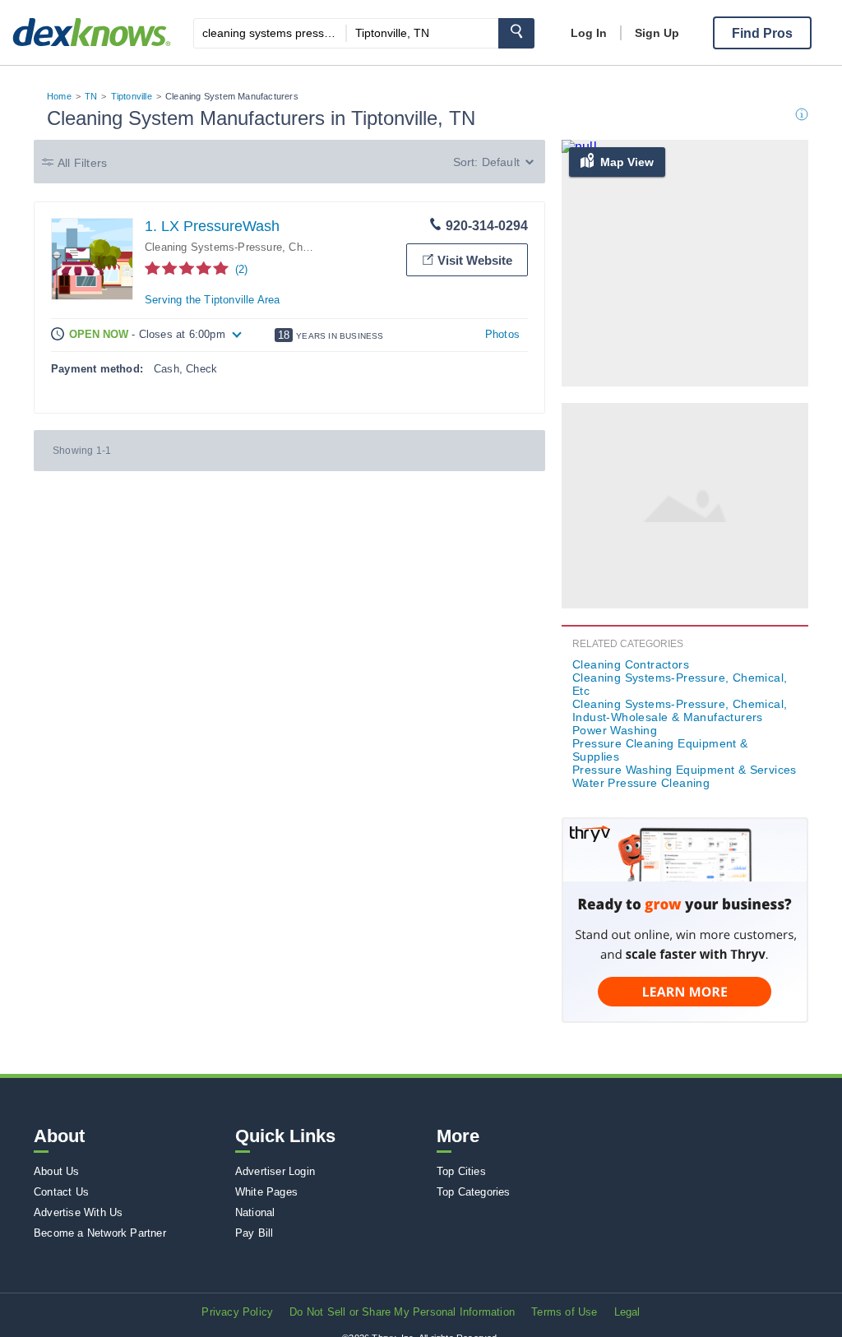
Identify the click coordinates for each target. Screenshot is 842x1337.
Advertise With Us (78, 1212)
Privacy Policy (237, 1312)
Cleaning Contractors (630, 664)
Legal (627, 1312)
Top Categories (474, 1192)
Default (501, 162)
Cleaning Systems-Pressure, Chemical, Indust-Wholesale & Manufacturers (679, 710)
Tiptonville (131, 96)
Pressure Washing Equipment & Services (684, 769)
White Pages (266, 1192)
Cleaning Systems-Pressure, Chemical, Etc (679, 684)
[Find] (516, 33)
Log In (589, 32)
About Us (57, 1171)
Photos (502, 334)
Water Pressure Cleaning (641, 782)
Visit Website (474, 260)
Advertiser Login (275, 1171)
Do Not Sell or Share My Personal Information (402, 1312)
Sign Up (657, 32)
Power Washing (614, 730)
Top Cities (461, 1171)
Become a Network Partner (100, 1233)
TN (91, 96)
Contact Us (61, 1192)
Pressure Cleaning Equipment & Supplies (660, 750)
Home (59, 96)
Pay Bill (254, 1233)
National (255, 1212)
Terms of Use (564, 1312)
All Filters (82, 163)
